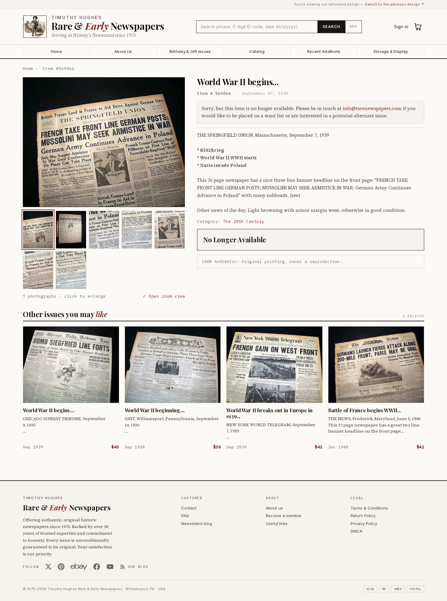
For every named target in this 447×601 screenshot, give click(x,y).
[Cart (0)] (418, 27)
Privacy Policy (364, 523)
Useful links (277, 523)
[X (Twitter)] (48, 566)
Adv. (353, 26)
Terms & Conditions (369, 508)
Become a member (284, 515)
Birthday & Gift (190, 51)
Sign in (401, 26)
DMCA (356, 531)
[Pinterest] (61, 566)
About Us (123, 51)
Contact (188, 508)
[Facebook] (96, 566)
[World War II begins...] (38, 230)
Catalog (257, 51)
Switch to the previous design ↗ (394, 4)
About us (274, 508)
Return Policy (363, 515)
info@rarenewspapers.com (372, 108)
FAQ (185, 515)
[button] (104, 142)
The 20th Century (244, 221)
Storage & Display (390, 51)
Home (56, 51)
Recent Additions (323, 51)
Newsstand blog (196, 523)
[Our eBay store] (79, 566)
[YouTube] (110, 566)
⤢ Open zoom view (164, 296)
